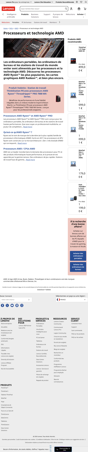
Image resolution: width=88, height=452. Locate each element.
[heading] (82, 53)
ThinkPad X (4, 391)
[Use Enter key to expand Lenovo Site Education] (52, 2)
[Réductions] (10, 22)
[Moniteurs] (57, 22)
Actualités (4, 327)
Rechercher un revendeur (58, 354)
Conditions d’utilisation (43, 439)
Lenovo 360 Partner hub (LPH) (25, 327)
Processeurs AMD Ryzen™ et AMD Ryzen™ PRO (27, 115)
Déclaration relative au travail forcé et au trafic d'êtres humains (44, 442)
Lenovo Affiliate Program (6, 364)
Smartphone (40, 289)
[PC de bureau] (32, 22)
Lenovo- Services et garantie (42, 370)
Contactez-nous (76, 323)
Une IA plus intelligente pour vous (41, 331)
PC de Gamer (40, 337)
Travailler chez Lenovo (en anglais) (7, 355)
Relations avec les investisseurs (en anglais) (6, 332)
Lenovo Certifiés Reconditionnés (41, 355)
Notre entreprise (6, 323)
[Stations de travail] (48, 22)
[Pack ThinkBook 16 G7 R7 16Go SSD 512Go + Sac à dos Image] (73, 198)
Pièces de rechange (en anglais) (42, 376)
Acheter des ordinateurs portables (78, 255)
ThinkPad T (4, 388)
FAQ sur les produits (77, 334)
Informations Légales (5, 349)
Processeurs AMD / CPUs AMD (19, 148)
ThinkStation (5, 425)
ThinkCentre (5, 414)
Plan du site (55, 439)
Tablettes (39, 341)
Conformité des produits (59, 360)
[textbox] (72, 300)
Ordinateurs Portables (40, 325)
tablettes (48, 289)
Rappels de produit (42, 380)
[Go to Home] (8, 9)
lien (20, 287)
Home (5, 28)
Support (74, 327)
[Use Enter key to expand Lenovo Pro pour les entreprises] (31, 2)
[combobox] (42, 9)
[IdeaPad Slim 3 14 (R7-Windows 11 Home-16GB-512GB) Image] (73, 95)
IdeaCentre (4, 418)
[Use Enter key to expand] (75, 9)
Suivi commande (76, 330)
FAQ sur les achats (77, 337)
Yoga (2, 401)
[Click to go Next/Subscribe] (29, 299)
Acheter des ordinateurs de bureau (78, 266)
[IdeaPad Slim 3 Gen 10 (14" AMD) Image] (73, 164)
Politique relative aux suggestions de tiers (72, 439)
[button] (77, 2)
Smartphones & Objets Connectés (6, 406)
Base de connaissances (58, 380)
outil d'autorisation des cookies (26, 439)
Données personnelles (8, 439)
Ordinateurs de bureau (41, 345)
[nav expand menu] (3, 14)
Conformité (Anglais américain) (7, 340)
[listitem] (77, 61)
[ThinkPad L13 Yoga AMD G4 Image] (73, 61)
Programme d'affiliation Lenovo (60, 365)
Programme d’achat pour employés (60, 371)
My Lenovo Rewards (60, 346)
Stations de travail (42, 350)
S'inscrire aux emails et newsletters (60, 338)
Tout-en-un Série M (7, 411)
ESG (2, 344)
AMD (16, 28)
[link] (86, 2)
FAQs (11, 28)
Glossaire (57, 376)
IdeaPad (3, 398)
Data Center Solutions (40, 360)
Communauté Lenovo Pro (58, 328)
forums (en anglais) (60, 342)
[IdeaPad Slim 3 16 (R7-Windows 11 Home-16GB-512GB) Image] (73, 130)
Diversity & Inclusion (7, 359)
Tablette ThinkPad (7, 395)
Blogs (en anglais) (59, 349)
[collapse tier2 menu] (59, 22)
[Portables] (20, 22)
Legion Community (60, 333)
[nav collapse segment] (85, 14)
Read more (27, 127)
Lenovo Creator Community (59, 322)
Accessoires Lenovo (42, 365)
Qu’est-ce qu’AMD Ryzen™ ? (17, 132)
